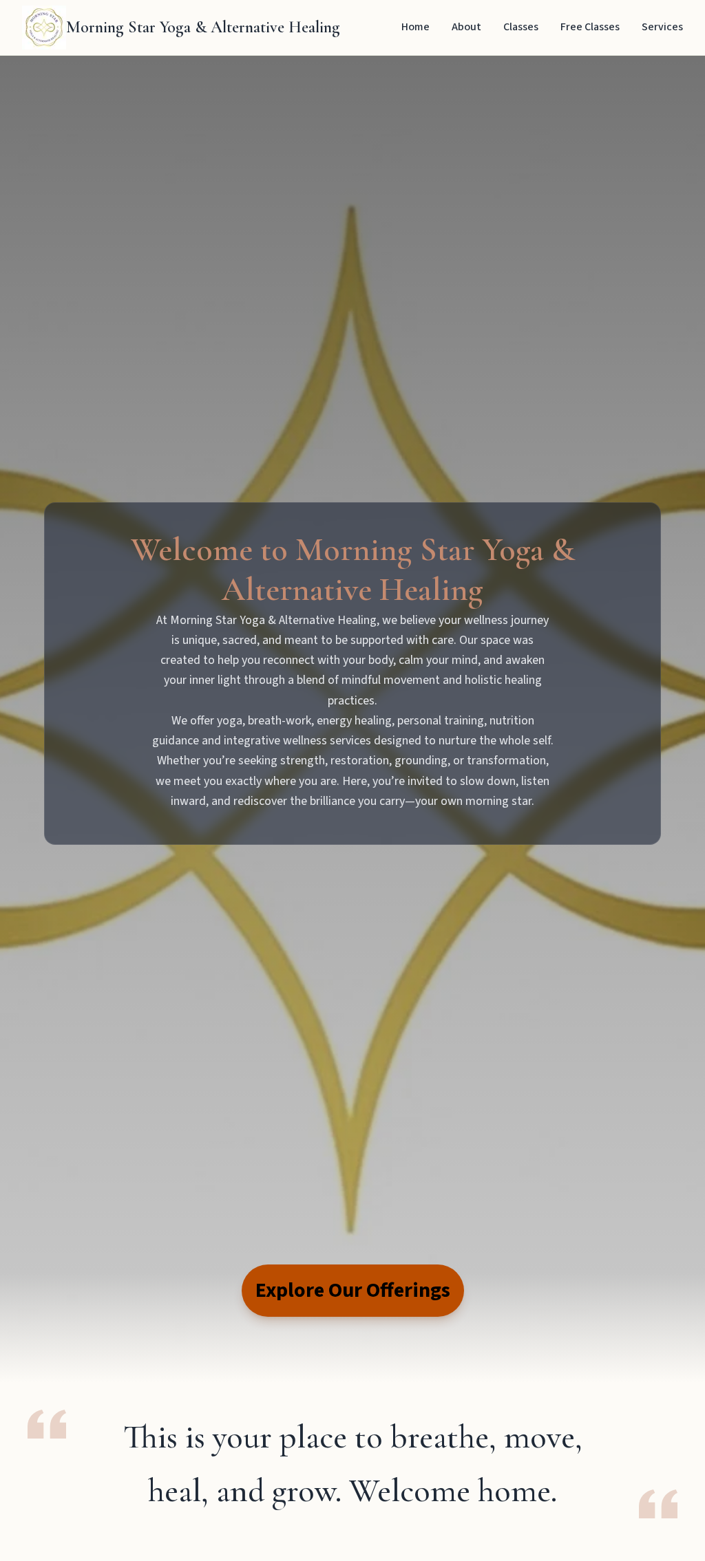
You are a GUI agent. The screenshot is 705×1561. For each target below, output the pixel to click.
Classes (520, 26)
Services (662, 26)
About (466, 26)
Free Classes (590, 26)
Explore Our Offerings (352, 1290)
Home (415, 26)
